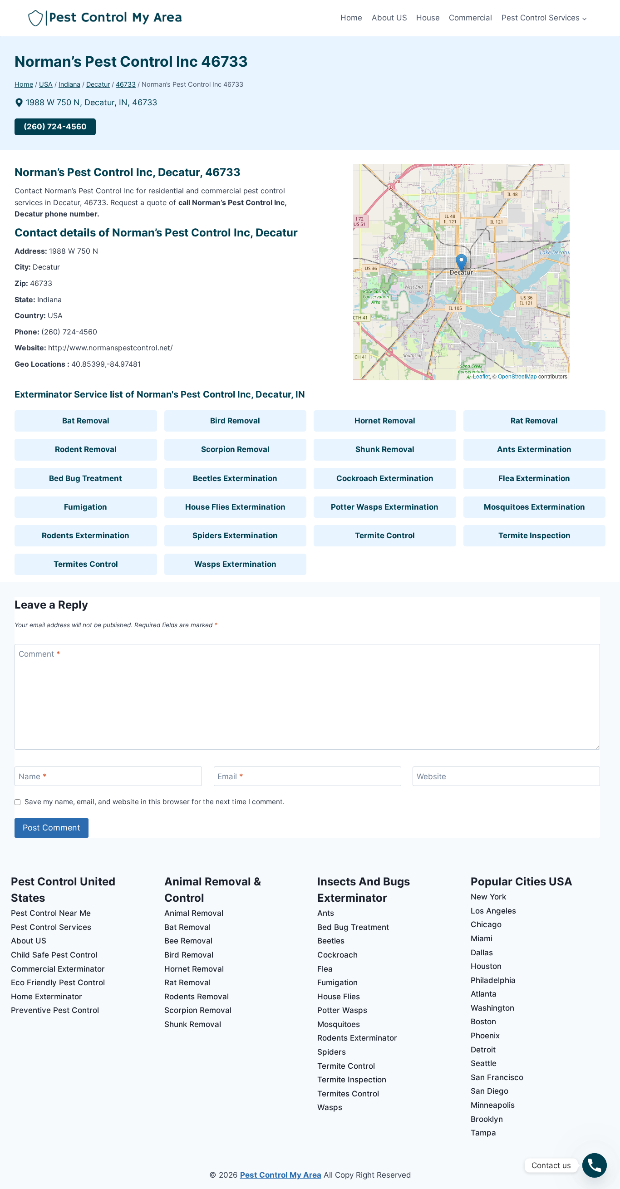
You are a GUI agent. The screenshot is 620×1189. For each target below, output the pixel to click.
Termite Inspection (534, 535)
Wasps (329, 1107)
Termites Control (86, 564)
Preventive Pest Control (55, 1010)
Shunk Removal (384, 449)
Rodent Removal (86, 449)
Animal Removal (193, 913)
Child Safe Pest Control (54, 954)
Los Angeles (493, 910)
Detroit (483, 1049)
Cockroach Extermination (384, 478)
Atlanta (484, 993)
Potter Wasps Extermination (384, 506)
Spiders (331, 1051)
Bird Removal (235, 420)
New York (488, 896)
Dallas (482, 952)
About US (389, 17)
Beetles (330, 940)
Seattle (484, 1063)
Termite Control (385, 535)
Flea (325, 968)
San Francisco (497, 1077)
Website (431, 776)
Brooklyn (487, 1119)
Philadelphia (493, 980)
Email (230, 776)
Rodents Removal (196, 996)
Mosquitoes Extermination (534, 506)
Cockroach (337, 954)
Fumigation (85, 506)
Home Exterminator (46, 996)
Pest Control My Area (280, 1174)
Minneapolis (493, 1105)
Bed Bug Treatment (85, 478)
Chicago (486, 924)
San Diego (489, 1091)
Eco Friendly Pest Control (58, 982)
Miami (481, 938)
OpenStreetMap (517, 376)
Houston (486, 966)
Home (351, 17)
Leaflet (481, 376)
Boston (483, 1021)
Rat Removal (534, 420)
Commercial (470, 17)
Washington (492, 1007)
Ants (325, 913)
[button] (461, 263)
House (428, 17)
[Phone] (594, 1165)
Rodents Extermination (85, 535)
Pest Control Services (51, 927)
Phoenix (485, 1035)
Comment (39, 653)
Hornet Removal (384, 420)
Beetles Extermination (235, 478)
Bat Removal (85, 420)
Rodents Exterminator (357, 1037)
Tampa (483, 1132)
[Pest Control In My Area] (182, 18)
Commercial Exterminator (58, 968)
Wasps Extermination (235, 564)
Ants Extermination (534, 449)
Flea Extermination (534, 478)
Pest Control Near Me (51, 913)
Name (33, 776)
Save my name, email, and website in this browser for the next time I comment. (155, 801)
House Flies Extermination (235, 506)
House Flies (338, 996)
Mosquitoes (338, 1024)
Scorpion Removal (235, 449)
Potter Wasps (342, 1010)
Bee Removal (188, 940)
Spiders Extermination (235, 535)
